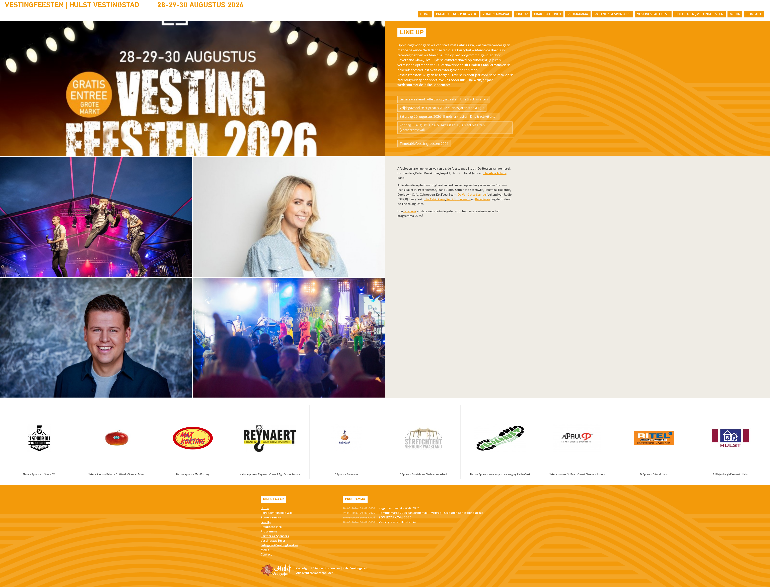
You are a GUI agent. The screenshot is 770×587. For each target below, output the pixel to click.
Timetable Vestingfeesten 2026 (424, 144)
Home (425, 14)
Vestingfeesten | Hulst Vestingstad (72, 5)
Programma (578, 14)
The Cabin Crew (434, 199)
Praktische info (547, 14)
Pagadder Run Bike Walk (456, 14)
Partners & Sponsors (612, 14)
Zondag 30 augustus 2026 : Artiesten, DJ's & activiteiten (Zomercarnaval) (442, 127)
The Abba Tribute (495, 173)
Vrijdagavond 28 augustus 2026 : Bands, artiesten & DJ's (442, 108)
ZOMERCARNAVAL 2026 (395, 517)
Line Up (522, 14)
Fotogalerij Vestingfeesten (699, 14)
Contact (754, 14)
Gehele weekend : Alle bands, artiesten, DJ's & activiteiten (444, 99)
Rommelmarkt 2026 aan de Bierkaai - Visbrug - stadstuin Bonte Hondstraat (431, 513)
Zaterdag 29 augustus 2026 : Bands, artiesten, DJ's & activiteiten (449, 116)
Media (735, 14)
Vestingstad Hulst (653, 14)
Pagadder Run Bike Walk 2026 (399, 508)
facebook (409, 211)
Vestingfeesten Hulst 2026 (397, 522)
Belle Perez (482, 199)
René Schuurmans (458, 199)
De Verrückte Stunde (472, 194)
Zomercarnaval (496, 14)
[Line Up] (192, 88)
